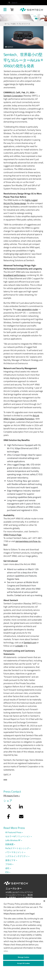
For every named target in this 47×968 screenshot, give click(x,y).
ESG (7, 872)
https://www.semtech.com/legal (19, 913)
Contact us (19, 595)
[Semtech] (18, 885)
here (17, 579)
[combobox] (19, 2)
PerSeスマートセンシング (17, 848)
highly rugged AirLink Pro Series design (20, 201)
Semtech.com (30, 642)
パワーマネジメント (14, 852)
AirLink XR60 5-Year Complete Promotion (21, 417)
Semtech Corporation (13, 95)
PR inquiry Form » (11, 795)
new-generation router (27, 309)
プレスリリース (24, 23)
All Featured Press (13, 832)
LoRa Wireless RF (12, 840)
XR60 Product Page (12, 534)
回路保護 (9, 844)
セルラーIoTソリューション (17, 836)
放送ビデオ (10, 860)
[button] (44, 901)
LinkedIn (19, 645)
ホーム (7, 23)
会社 (14, 23)
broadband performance (14, 275)
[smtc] (32, 9)
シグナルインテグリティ (16, 856)
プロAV (8, 864)
